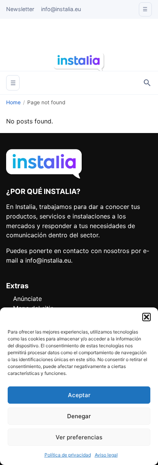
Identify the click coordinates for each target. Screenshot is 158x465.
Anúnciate (27, 298)
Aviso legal (106, 455)
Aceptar (79, 395)
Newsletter (20, 9)
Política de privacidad (67, 455)
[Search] (147, 82)
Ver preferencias (79, 437)
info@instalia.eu (61, 9)
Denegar (79, 416)
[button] (146, 317)
